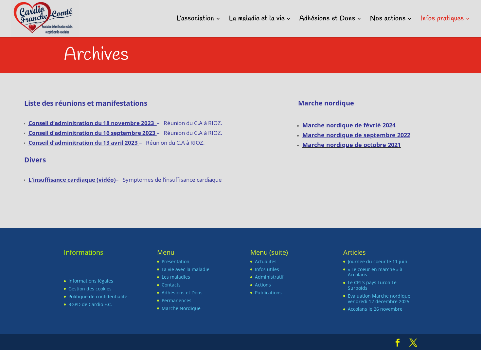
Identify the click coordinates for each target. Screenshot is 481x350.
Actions (263, 285)
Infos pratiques (442, 19)
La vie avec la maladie (185, 269)
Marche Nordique (181, 308)
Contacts (171, 285)
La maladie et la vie (257, 19)
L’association (195, 19)
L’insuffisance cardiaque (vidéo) (72, 179)
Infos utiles (267, 269)
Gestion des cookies (90, 289)
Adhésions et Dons (327, 19)
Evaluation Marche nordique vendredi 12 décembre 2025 (379, 298)
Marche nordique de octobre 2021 (351, 145)
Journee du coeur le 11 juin (377, 261)
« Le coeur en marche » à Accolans (375, 272)
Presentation (175, 261)
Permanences (176, 300)
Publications (268, 292)
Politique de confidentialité (97, 296)
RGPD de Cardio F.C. (90, 304)
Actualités (265, 261)
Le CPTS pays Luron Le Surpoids (372, 285)
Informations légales (90, 281)
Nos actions (388, 19)
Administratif (269, 277)
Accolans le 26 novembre (375, 309)
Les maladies (176, 277)
